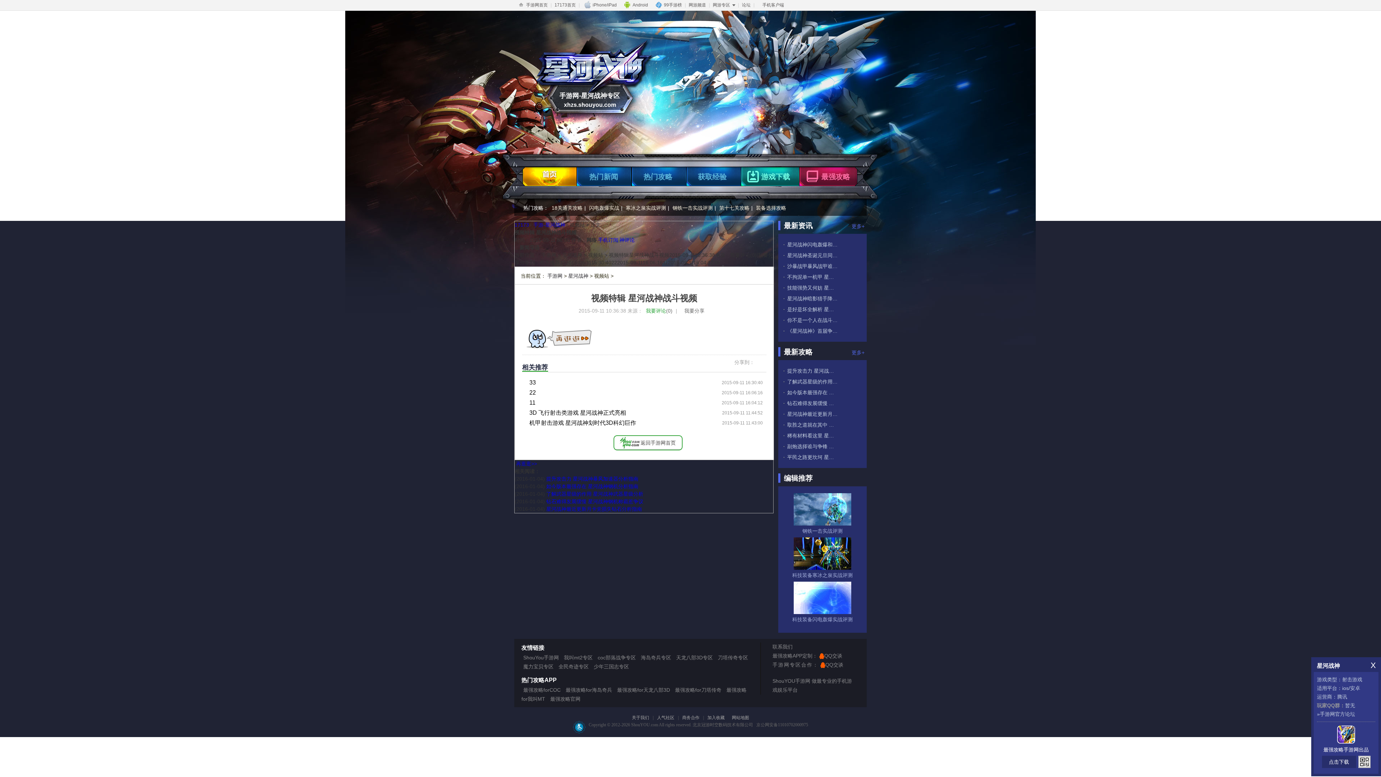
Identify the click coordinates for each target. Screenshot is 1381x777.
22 (532, 393)
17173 (522, 225)
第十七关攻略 (734, 208)
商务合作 (690, 717)
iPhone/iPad (605, 5)
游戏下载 (775, 177)
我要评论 (659, 311)
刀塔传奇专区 (733, 657)
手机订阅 (608, 240)
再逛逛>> (526, 464)
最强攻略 (835, 177)
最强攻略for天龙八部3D (643, 690)
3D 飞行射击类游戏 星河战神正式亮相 (577, 413)
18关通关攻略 (567, 208)
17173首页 (565, 5)
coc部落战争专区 (617, 657)
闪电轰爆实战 (604, 208)
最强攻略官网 (565, 699)
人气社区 (665, 717)
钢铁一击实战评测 (693, 208)
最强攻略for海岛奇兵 (589, 690)
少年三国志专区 (611, 666)
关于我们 (640, 717)
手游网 (554, 276)
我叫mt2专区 (578, 657)
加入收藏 (716, 717)
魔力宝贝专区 (538, 666)
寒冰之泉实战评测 (646, 208)
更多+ (858, 226)
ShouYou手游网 (541, 657)
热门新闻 (603, 177)
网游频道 (697, 5)
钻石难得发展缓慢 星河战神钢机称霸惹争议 (594, 501)
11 (532, 403)
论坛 (746, 5)
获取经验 (712, 177)
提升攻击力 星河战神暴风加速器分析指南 (592, 479)
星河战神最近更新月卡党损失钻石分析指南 (594, 509)
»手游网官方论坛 (1336, 714)
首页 (548, 174)
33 (532, 383)
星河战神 (578, 276)
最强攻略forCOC (542, 690)
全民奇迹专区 (574, 666)
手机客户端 (773, 5)
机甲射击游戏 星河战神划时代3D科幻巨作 (582, 423)
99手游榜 (673, 5)
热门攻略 (658, 177)
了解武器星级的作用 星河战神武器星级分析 (594, 494)
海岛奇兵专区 (656, 657)
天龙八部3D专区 (694, 657)
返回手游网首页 (658, 443)
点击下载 (1339, 762)
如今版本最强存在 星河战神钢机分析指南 (592, 486)
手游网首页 (537, 5)
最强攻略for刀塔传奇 (698, 690)
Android (640, 5)
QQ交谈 (833, 656)
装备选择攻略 (771, 208)
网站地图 (740, 717)
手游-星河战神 (549, 225)
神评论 (627, 240)
